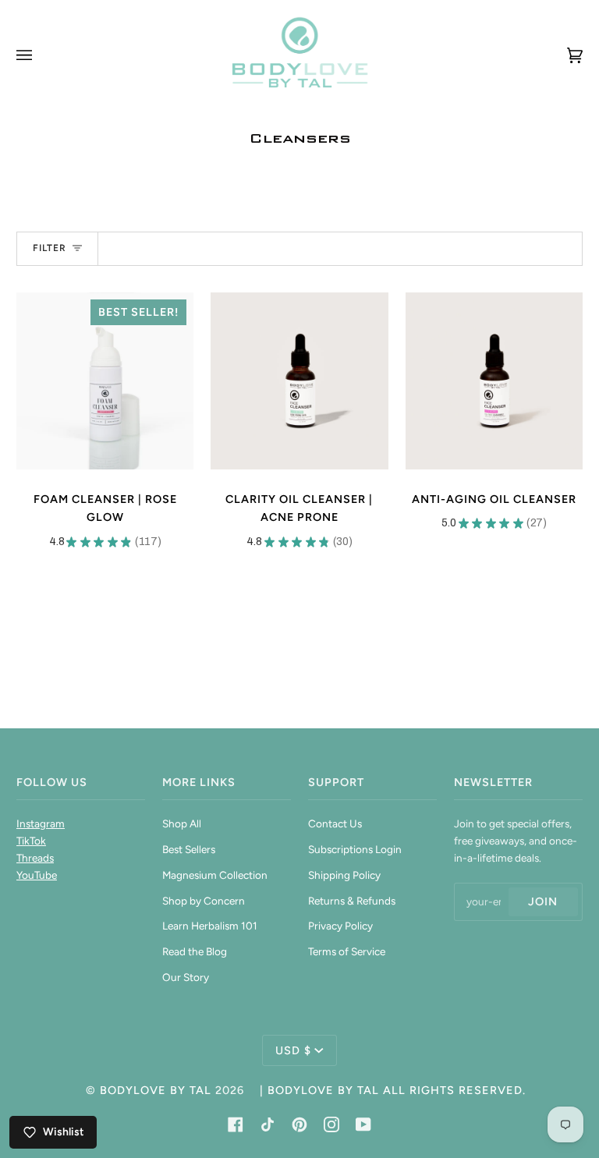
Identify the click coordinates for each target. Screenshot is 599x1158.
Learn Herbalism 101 (209, 925)
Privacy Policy (340, 925)
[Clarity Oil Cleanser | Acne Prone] (299, 380)
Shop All (181, 823)
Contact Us (335, 823)
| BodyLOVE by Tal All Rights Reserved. (393, 1090)
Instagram (40, 823)
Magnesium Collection (215, 875)
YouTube (36, 875)
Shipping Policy (344, 875)
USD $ (293, 1050)
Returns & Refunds (351, 900)
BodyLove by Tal (155, 1090)
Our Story (185, 977)
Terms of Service (346, 951)
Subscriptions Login (355, 849)
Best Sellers (188, 849)
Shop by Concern (203, 900)
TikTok (31, 840)
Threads (35, 858)
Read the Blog (194, 951)
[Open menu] (39, 55)
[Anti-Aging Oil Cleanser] (494, 380)
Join (543, 901)
